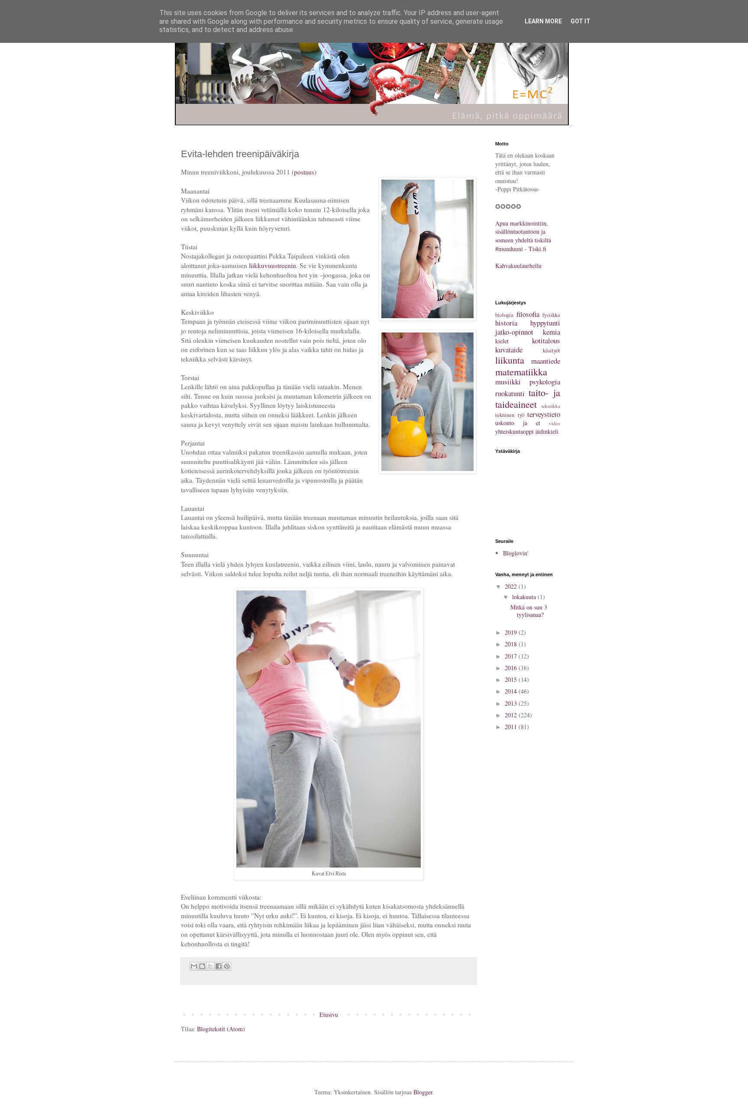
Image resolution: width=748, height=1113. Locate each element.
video (554, 423)
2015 (512, 679)
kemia (551, 332)
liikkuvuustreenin (272, 265)
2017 (512, 656)
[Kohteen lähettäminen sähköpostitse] (194, 966)
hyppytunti (545, 323)
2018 (512, 644)
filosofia (527, 314)
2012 (512, 715)
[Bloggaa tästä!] (202, 966)
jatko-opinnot (514, 332)
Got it (580, 21)
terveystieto (543, 414)
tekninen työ (509, 415)
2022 (512, 586)
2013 (512, 703)
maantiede (545, 361)
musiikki (508, 382)
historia (506, 323)
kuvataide (508, 350)
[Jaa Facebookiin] (218, 966)
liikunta (509, 359)
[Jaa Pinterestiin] (226, 966)
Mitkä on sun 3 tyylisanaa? (528, 611)
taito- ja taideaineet (527, 398)
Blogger (422, 1092)
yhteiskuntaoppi (514, 431)
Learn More (543, 21)
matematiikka (521, 371)
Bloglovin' (516, 553)
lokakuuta (525, 597)
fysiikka (551, 315)
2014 (512, 691)
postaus (304, 172)
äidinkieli (546, 431)
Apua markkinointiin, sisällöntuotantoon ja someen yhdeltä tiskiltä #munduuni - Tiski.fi (523, 236)
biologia (504, 315)
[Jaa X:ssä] (210, 966)
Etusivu (328, 1014)
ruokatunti (510, 393)
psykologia (544, 382)
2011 (512, 727)
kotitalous (546, 340)
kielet (502, 341)
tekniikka (551, 406)
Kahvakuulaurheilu (518, 265)
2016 (512, 668)
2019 (512, 632)
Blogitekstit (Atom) (221, 1029)
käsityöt (551, 350)
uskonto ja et (517, 423)
